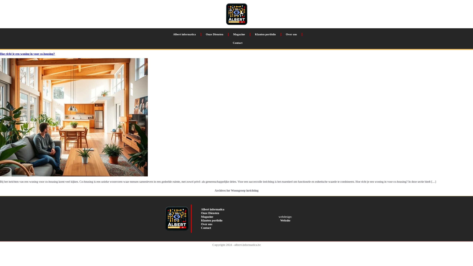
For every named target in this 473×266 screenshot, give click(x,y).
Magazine (239, 34)
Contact (237, 42)
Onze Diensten (214, 34)
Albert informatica (184, 34)
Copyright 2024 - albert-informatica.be (236, 244)
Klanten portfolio (265, 34)
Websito (285, 220)
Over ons (291, 34)
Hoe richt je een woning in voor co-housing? (27, 53)
